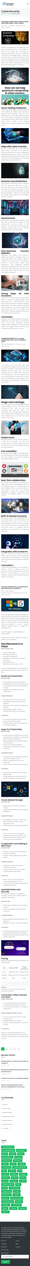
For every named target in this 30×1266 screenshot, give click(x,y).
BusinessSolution (7, 1157)
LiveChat (5, 1174)
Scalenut (16, 1195)
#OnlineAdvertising (8, 1150)
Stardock (18, 1201)
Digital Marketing (7, 1112)
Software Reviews (7, 1120)
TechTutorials (16, 1205)
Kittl (20, 1171)
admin (13, 25)
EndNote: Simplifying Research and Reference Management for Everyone (13, 1086)
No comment (6, 27)
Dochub (5, 1164)
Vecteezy (13, 1208)
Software (5, 1198)
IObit (4, 1171)
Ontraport (14, 1181)
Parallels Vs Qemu (8, 1184)
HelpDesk (21, 1164)
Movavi (23, 1177)
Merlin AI (14, 1177)
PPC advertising (14, 1188)
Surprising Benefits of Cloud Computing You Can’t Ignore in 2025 (13, 340)
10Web (4, 1154)
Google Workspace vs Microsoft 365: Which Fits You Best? (14, 587)
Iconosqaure (6, 1167)
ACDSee (12, 1154)
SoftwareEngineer (17, 1198)
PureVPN (16, 1191)
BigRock (21, 1154)
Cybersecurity (22, 25)
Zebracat (5, 1212)
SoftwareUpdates (7, 1201)
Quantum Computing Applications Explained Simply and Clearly (15, 22)
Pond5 (4, 1188)
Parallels (23, 1181)
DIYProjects (18, 1160)
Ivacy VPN (12, 1171)
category (8, 14)
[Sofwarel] (8, 4)
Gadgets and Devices (8, 1116)
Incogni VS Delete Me (19, 1167)
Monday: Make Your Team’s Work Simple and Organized (15, 1062)
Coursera (18, 1157)
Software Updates (16, 593)
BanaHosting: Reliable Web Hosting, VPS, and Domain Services (14, 1070)
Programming (6, 1191)
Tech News (25, 593)
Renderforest (6, 1195)
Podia (18, 1184)
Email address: (5, 1253)
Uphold (5, 1208)
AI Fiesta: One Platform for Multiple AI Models (15, 1078)
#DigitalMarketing (8, 1147)
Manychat (5, 1177)
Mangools (23, 1174)
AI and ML (5, 1104)
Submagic (5, 1205)
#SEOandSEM (21, 1150)
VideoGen (22, 1208)
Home (3, 14)
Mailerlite (14, 1174)
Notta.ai (5, 1181)
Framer (13, 1164)
